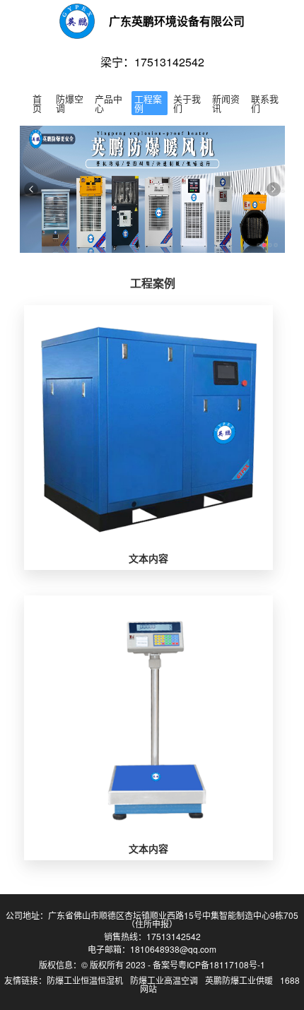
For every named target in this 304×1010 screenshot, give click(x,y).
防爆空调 (69, 103)
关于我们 (187, 103)
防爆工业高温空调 (164, 980)
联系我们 (265, 103)
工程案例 (148, 103)
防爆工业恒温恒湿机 (85, 980)
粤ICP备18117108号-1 (221, 964)
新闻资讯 (226, 103)
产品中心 (108, 103)
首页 (37, 103)
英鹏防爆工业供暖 (239, 980)
